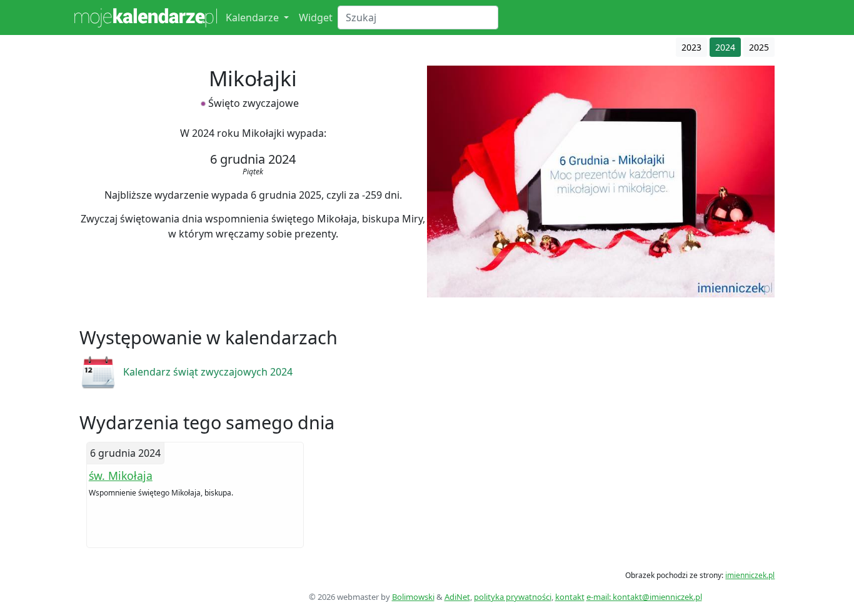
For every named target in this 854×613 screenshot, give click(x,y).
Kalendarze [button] (253, 17)
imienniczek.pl (750, 575)
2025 (759, 47)
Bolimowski (413, 596)
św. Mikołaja (121, 475)
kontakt (570, 596)
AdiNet (457, 596)
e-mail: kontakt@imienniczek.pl (644, 596)
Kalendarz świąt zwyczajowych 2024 (208, 372)
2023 (691, 47)
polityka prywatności (512, 596)
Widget (316, 17)
